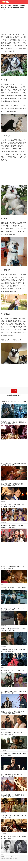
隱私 (14, 858)
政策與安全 (7, 858)
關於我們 (3, 858)
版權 (16, 858)
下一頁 (14, 390)
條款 (11, 858)
